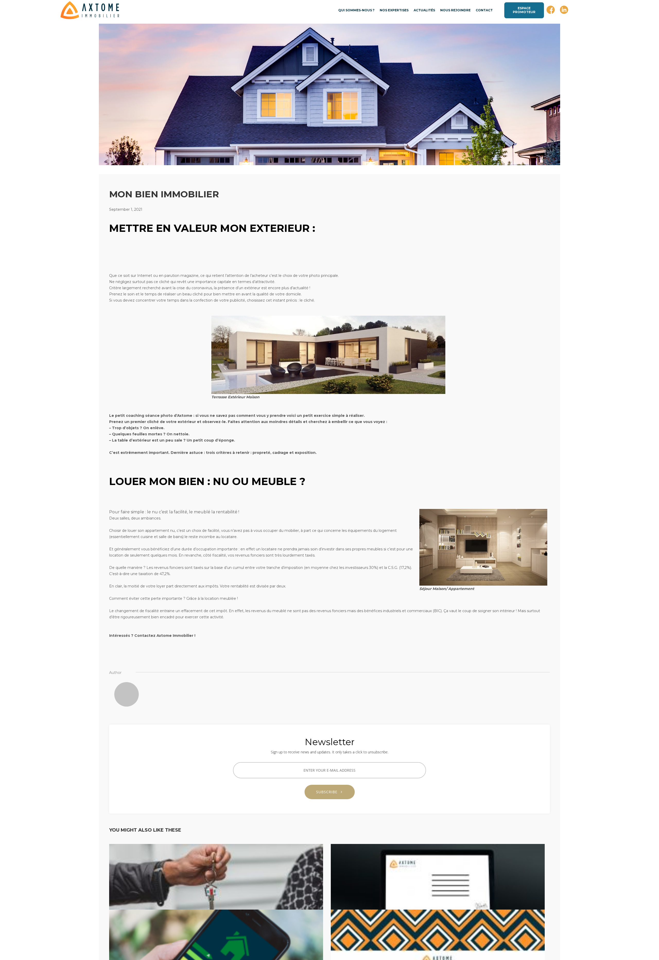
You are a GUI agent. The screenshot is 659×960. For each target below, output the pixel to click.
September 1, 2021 (125, 209)
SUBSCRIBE (328, 791)
